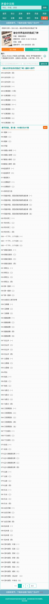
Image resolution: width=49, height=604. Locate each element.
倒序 (45, 127)
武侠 (20, 13)
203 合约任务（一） (8, 86)
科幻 (4, 18)
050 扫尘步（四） (7, 354)
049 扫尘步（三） (7, 349)
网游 (44, 13)
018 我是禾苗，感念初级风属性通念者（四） (17, 209)
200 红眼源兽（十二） (9, 100)
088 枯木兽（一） (7, 526)
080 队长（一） (6, 490)
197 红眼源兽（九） (8, 113)
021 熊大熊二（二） (8, 223)
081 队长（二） (6, 494)
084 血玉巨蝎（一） (8, 508)
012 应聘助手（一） (8, 182)
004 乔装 (4, 146)
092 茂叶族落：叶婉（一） (10, 544)
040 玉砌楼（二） (7, 309)
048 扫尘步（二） (7, 345)
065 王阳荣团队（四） (9, 422)
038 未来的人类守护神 (9, 300)
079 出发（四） (6, 485)
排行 (28, 18)
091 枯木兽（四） (7, 539)
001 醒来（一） (6, 132)
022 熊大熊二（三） (8, 227)
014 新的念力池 (6, 191)
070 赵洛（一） (6, 444)
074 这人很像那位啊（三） (10, 463)
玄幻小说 (14, 28)
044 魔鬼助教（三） (8, 327)
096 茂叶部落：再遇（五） (10, 562)
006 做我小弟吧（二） (9, 155)
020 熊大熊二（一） (8, 218)
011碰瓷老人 (5, 177)
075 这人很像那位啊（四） (10, 467)
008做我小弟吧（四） (9, 164)
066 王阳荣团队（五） (9, 426)
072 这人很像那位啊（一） (10, 453)
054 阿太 (4, 372)
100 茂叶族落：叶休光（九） (11, 580)
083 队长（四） (6, 503)
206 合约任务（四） (28, 44)
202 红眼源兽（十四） (9, 91)
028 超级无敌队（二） (9, 254)
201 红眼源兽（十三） (9, 95)
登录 (44, 18)
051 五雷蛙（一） (7, 358)
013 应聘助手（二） (8, 186)
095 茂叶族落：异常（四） (10, 558)
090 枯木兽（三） (7, 535)
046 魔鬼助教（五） (8, 336)
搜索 (45, 7)
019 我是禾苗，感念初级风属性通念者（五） (17, 214)
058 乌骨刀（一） (7, 390)
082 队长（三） (6, 499)
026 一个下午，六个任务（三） (12, 245)
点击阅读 (36, 49)
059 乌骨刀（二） (7, 395)
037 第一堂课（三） (8, 295)
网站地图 (24, 601)
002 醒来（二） (6, 137)
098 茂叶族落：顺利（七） (10, 571)
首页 (4, 13)
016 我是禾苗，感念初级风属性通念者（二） (17, 200)
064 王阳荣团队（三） (9, 417)
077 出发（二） (6, 476)
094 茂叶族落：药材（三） (10, 553)
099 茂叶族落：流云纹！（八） (12, 576)
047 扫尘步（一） (7, 340)
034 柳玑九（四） (7, 281)
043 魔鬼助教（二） (8, 322)
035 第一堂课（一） (8, 286)
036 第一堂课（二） (8, 290)
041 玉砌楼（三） (7, 313)
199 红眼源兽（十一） (9, 104)
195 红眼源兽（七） (8, 122)
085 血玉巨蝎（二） (8, 512)
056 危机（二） (6, 381)
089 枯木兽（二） (7, 530)
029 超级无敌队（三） (9, 259)
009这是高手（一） (8, 168)
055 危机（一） (6, 377)
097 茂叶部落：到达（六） (10, 567)
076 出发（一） (6, 472)
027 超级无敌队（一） (9, 250)
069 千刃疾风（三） (8, 440)
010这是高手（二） (8, 173)
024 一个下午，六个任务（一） (12, 236)
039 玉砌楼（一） (7, 304)
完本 (36, 18)
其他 (20, 18)
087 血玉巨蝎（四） (8, 521)
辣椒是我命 (22, 36)
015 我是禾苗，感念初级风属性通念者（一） (17, 195)
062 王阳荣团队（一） (9, 408)
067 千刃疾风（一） (8, 431)
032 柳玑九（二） (7, 272)
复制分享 (44, 64)
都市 (28, 13)
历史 (36, 13)
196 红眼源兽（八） (8, 118)
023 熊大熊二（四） (8, 232)
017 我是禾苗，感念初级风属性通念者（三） (17, 204)
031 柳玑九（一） (7, 268)
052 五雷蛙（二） (7, 363)
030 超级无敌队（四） (9, 263)
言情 (12, 18)
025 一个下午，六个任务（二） (12, 241)
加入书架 (13, 49)
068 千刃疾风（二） (8, 435)
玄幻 (12, 13)
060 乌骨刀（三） (7, 399)
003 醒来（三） (6, 141)
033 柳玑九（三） (7, 277)
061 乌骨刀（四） (7, 404)
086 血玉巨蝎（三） (8, 517)
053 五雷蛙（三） (7, 367)
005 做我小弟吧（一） (9, 150)
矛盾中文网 (7, 4)
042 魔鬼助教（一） (8, 318)
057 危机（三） (6, 386)
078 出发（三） (6, 481)
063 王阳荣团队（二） (9, 413)
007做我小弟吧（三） (9, 159)
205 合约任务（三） (8, 77)
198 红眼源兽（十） (8, 109)
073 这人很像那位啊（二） (10, 458)
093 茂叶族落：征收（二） (10, 549)
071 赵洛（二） (6, 449)
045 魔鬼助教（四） (8, 331)
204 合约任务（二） (8, 82)
